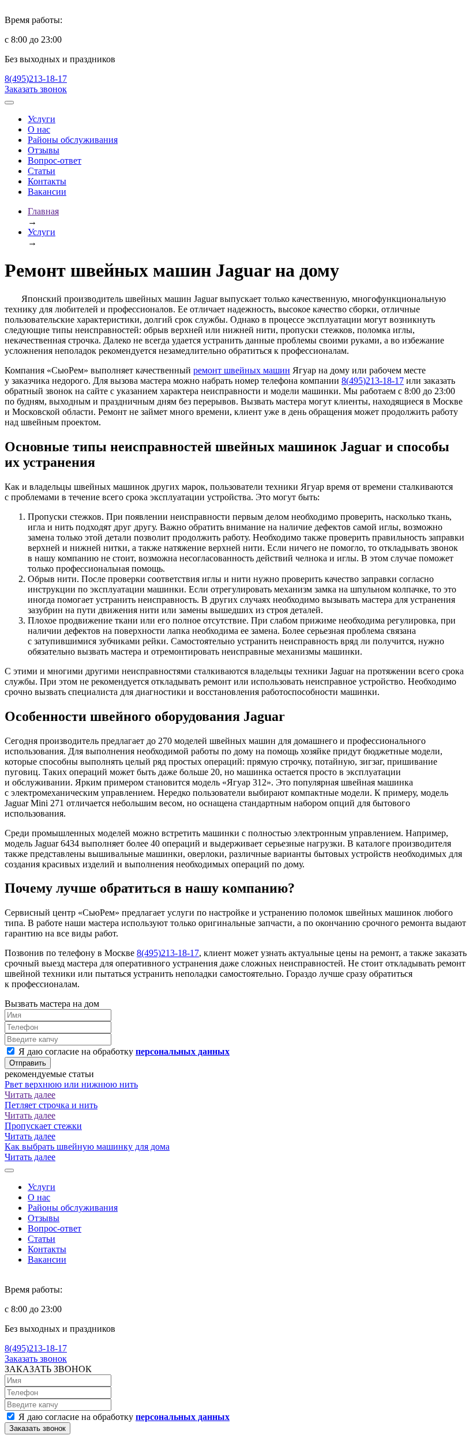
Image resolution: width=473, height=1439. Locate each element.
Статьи (41, 171)
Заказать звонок (36, 89)
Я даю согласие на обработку (123, 1051)
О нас (39, 129)
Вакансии (47, 192)
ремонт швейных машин (241, 370)
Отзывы (43, 150)
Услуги (41, 119)
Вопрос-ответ (54, 160)
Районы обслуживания (73, 140)
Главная (43, 211)
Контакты (47, 181)
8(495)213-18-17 (36, 79)
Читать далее (30, 1095)
